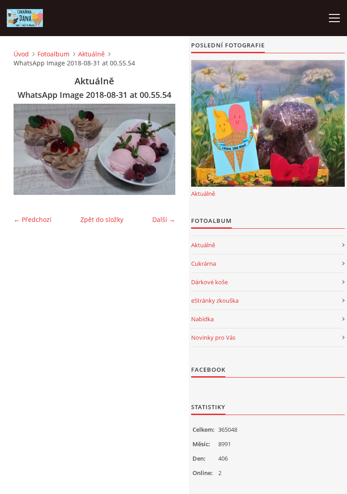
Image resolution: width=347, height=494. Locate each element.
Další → (163, 219)
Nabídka (202, 319)
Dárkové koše (209, 282)
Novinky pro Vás (213, 337)
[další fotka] (160, 149)
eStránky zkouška (215, 300)
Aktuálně (91, 54)
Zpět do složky (101, 219)
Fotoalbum (54, 54)
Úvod (21, 54)
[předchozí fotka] (28, 149)
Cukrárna (203, 263)
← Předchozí (33, 219)
